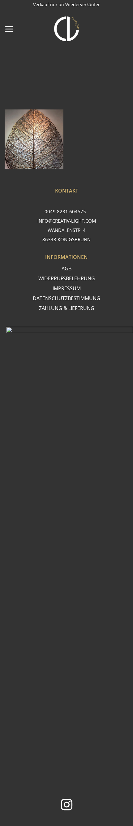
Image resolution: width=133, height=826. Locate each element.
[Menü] (9, 29)
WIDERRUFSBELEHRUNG (66, 278)
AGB (66, 268)
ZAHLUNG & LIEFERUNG (66, 308)
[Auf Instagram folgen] (66, 805)
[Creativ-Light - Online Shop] (66, 28)
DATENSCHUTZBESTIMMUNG (66, 298)
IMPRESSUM (67, 288)
